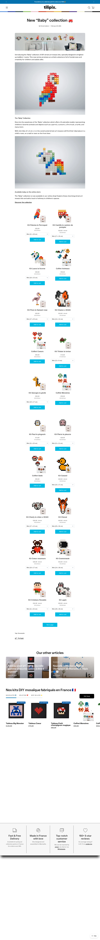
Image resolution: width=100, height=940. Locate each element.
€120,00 (9, 726)
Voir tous (87, 696)
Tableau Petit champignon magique (61, 724)
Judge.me (89, 844)
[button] (89, 7)
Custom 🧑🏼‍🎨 (65, 892)
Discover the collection (23, 202)
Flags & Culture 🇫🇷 (67, 883)
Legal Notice (83, 867)
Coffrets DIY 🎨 (66, 902)
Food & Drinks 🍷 (67, 861)
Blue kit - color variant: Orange (60, 728)
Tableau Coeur (34, 723)
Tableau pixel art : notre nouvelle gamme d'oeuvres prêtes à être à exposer (26, 668)
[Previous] (6, 2)
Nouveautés (21, 633)
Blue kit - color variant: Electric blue (55, 728)
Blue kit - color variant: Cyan (53, 728)
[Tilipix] (50, 7)
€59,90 (76, 726)
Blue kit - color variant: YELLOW (58, 728)
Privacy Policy (84, 863)
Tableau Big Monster (15, 723)
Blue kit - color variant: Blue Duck (69, 728)
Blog (80, 860)
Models (49, 859)
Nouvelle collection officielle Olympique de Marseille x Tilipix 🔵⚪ (70, 668)
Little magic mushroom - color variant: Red (76, 728)
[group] (50, 2)
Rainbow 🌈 (65, 886)
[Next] (94, 2)
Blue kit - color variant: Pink (65, 728)
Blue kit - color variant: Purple (64, 728)
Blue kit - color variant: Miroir (71, 728)
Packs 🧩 (64, 895)
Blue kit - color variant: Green (62, 728)
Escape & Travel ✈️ (68, 871)
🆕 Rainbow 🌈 (66, 867)
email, (57, 847)
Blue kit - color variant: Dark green (67, 728)
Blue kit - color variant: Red (57, 728)
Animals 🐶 (65, 864)
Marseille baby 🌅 (67, 874)
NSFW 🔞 (64, 889)
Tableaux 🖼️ (65, 899)
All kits (63, 905)
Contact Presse (85, 881)
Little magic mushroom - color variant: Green (77, 728)
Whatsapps (61, 849)
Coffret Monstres (81, 723)
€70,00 (31, 726)
